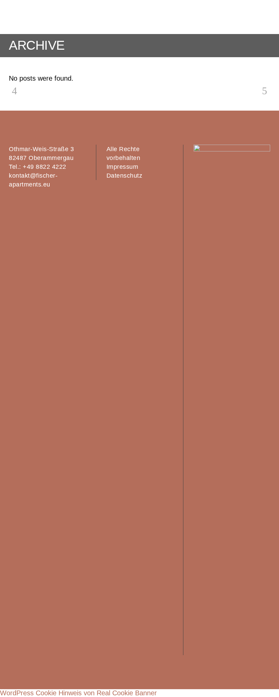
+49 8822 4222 (44, 166)
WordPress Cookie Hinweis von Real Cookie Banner (78, 693)
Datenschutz (124, 175)
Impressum (122, 166)
